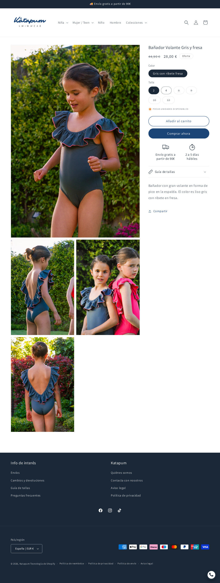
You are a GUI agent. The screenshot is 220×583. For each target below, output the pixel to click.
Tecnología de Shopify (42, 563)
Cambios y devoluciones (27, 480)
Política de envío (127, 563)
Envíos (15, 473)
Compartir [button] (160, 211)
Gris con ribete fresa (168, 73)
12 (171, 101)
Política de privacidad (126, 495)
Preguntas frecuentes (26, 495)
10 (157, 101)
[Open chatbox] (211, 575)
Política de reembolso (72, 563)
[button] (62, 22)
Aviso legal (118, 488)
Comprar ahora (178, 133)
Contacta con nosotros (127, 480)
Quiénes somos (121, 473)
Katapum (25, 563)
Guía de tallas (20, 488)
